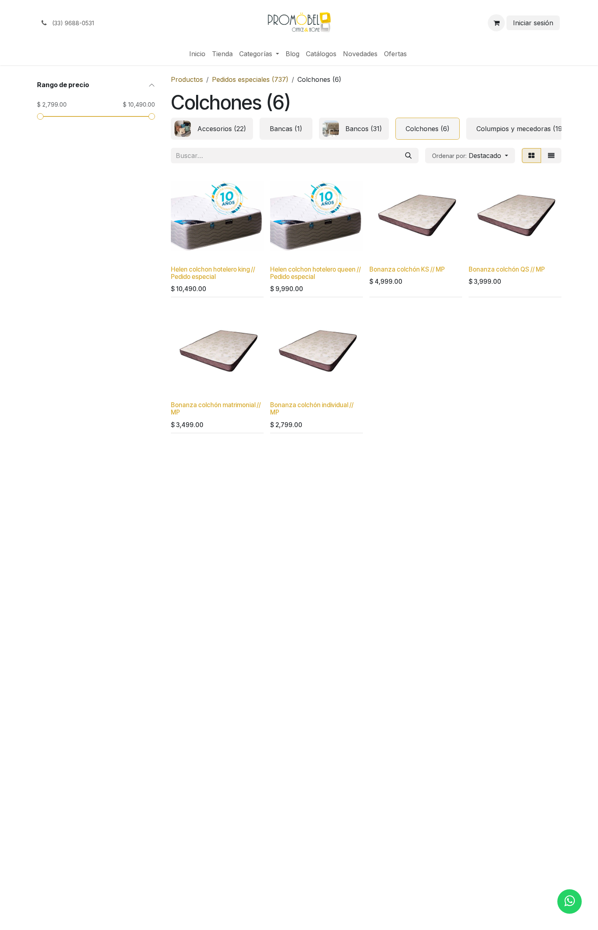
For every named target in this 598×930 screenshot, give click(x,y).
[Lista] (551, 155)
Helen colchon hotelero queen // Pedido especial (315, 273)
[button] (470, 155)
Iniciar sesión (533, 23)
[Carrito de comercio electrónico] (496, 22)
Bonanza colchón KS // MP (407, 269)
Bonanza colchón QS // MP (507, 269)
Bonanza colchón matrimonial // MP (216, 408)
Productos (187, 79)
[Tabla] (531, 155)
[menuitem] (197, 54)
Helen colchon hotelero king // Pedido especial (213, 273)
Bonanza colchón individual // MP (312, 408)
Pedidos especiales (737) (250, 79)
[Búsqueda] (408, 155)
